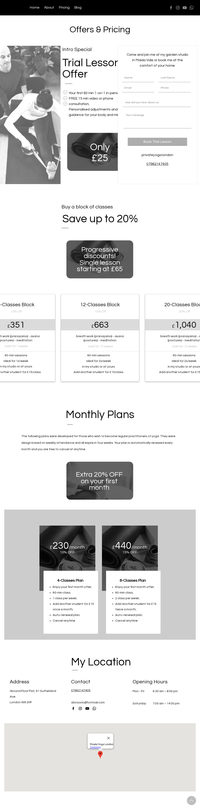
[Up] (191, 800)
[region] (100, 153)
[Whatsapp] (191, 7)
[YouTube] (184, 7)
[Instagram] (177, 7)
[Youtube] (87, 708)
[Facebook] (171, 7)
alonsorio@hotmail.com (88, 702)
